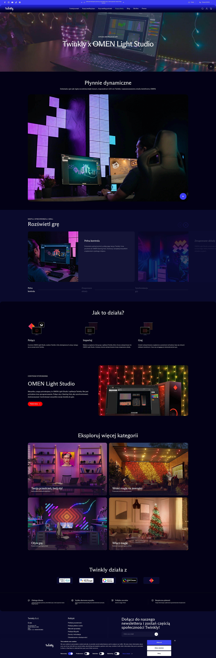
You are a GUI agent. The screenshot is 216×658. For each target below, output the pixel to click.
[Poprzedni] (82, 2)
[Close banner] (175, 640)
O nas (30, 623)
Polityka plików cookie (75, 626)
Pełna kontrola (31, 289)
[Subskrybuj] (156, 634)
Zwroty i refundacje (74, 634)
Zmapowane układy (87, 289)
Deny (159, 653)
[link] (36, 328)
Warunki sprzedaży (74, 628)
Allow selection (159, 648)
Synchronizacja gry (141, 289)
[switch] (87, 653)
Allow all (159, 642)
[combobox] (192, 2)
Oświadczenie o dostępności (77, 637)
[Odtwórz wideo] (108, 147)
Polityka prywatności (75, 623)
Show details (126, 653)
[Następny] (123, 2)
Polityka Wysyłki (73, 631)
